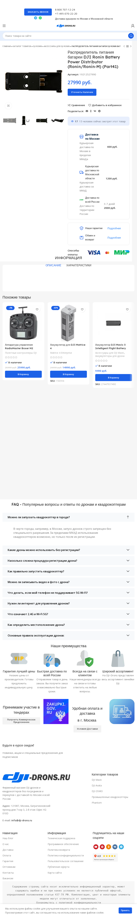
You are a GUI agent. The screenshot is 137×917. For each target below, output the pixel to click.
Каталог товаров (22, 46)
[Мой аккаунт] (132, 25)
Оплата (7, 855)
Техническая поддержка (61, 838)
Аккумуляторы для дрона (109, 356)
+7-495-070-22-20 (66, 13)
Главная (7, 46)
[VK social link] (95, 111)
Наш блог (8, 838)
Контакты (8, 872)
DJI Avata (97, 785)
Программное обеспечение (63, 844)
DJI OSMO (97, 791)
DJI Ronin (37, 46)
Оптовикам (9, 866)
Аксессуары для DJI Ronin (57, 46)
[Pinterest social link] (102, 846)
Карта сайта (55, 872)
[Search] (131, 36)
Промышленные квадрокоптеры (110, 797)
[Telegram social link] (99, 111)
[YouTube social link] (95, 846)
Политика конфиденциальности (66, 855)
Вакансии (8, 878)
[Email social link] (87, 111)
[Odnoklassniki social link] (91, 111)
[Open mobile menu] (4, 25)
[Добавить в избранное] (37, 309)
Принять (125, 910)
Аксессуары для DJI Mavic (109, 352)
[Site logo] (68, 25)
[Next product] (130, 46)
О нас (6, 844)
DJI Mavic (97, 779)
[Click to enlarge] (8, 105)
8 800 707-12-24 (65, 9)
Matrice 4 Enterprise (61, 352)
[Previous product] (124, 46)
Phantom (97, 802)
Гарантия (8, 861)
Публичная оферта (58, 866)
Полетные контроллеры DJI (21, 352)
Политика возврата (59, 849)
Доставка (8, 849)
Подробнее (114, 228)
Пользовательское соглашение (66, 861)
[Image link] (45, 777)
